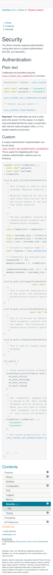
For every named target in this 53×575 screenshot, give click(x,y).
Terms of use (32, 541)
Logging (10, 495)
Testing (9, 513)
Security (12, 504)
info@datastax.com (9, 534)
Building (10, 481)
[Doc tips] (6, 539)
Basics (9, 477)
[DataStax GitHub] (11, 539)
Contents (10, 466)
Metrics (9, 499)
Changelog (9, 517)
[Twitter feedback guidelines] (8, 539)
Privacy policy (21, 541)
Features (9, 26)
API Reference (11, 522)
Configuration (12, 486)
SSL (10, 508)
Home (8, 22)
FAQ (8, 490)
